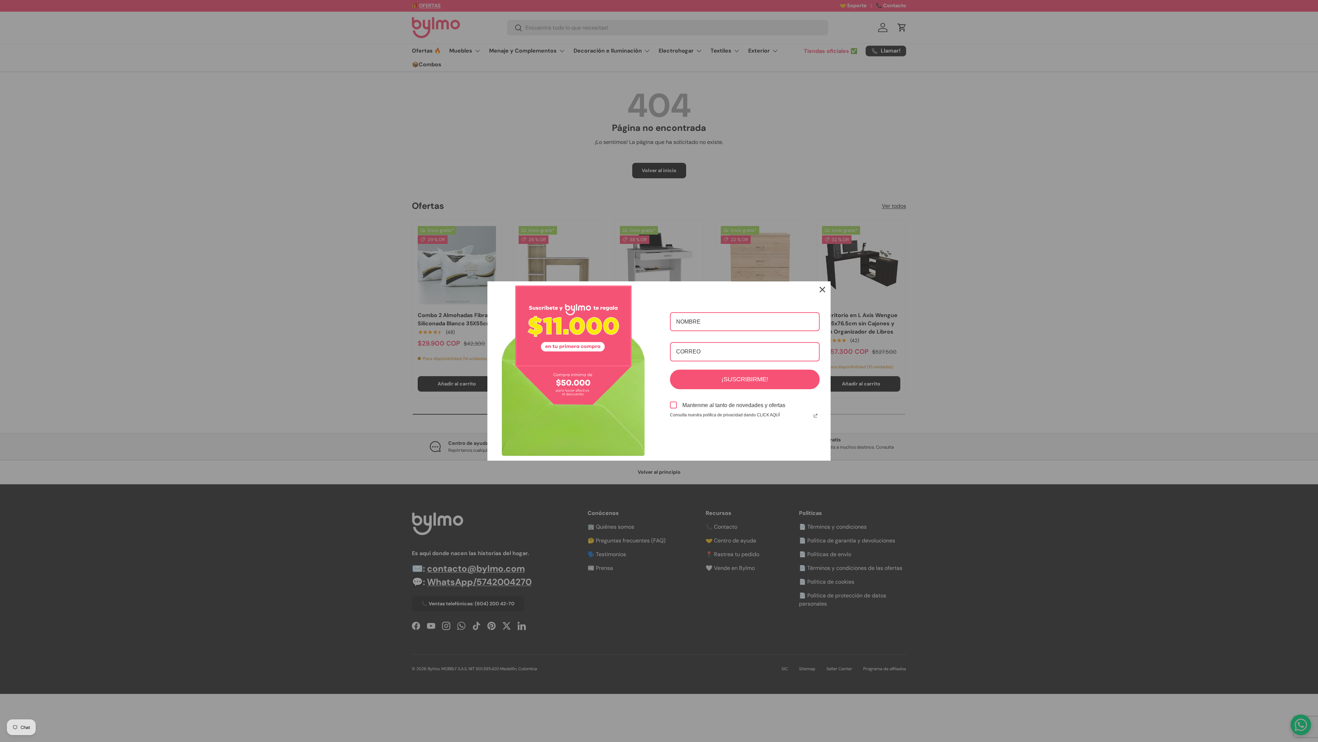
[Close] (822, 289)
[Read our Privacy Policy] (815, 416)
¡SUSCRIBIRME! (744, 379)
